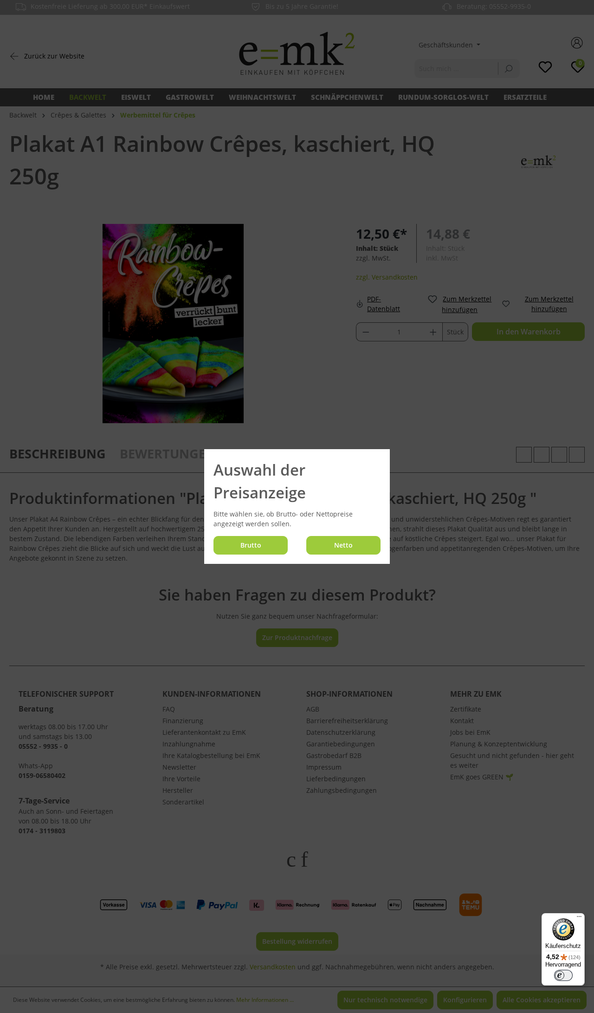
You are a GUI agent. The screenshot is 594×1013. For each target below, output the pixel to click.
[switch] (563, 975)
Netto (343, 545)
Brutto (250, 545)
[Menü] (579, 918)
